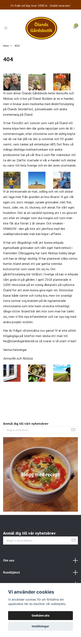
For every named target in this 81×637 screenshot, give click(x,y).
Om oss (8, 560)
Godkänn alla (40, 615)
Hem (6, 46)
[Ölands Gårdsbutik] (41, 27)
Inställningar (40, 626)
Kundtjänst (11, 572)
